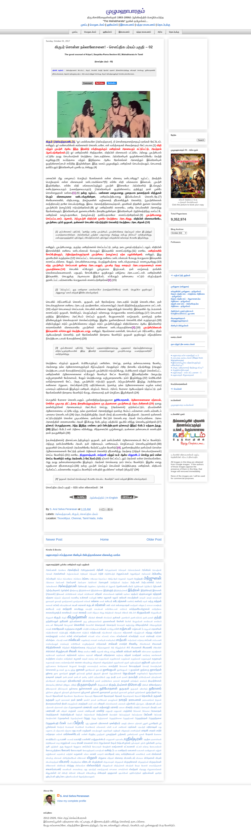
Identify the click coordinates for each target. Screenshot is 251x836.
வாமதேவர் (109, 754)
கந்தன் (158, 601)
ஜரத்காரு (144, 669)
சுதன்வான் (60, 655)
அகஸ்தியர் (73, 569)
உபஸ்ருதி (92, 598)
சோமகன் (123, 666)
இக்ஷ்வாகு (74, 590)
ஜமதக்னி (135, 669)
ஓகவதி (58, 601)
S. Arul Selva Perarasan (74, 796)
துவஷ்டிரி (114, 692)
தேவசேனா (68, 696)
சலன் (65, 640)
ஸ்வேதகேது (91, 773)
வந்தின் (69, 754)
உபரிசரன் (84, 597)
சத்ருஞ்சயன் (139, 632)
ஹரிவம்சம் (112, 24)
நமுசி (58, 700)
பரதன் (96, 707)
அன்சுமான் (146, 574)
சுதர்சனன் (72, 655)
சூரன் (126, 662)
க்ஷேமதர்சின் (142, 625)
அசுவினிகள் (59, 573)
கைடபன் (49, 625)
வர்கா (86, 754)
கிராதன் (118, 613)
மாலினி (84, 734)
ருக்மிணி (150, 743)
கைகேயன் (148, 621)
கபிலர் (56, 605)
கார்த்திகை (157, 609)
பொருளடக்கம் (97, 24)
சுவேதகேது (87, 662)
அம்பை (85, 578)
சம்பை (112, 636)
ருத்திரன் (54, 747)
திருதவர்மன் (103, 685)
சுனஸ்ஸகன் (157, 655)
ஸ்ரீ (59, 773)
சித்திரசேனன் (53, 647)
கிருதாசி (49, 617)
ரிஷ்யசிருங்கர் (123, 743)
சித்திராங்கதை (78, 647)
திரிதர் (74, 685)
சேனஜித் (82, 666)
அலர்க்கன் (92, 582)
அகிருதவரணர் (88, 570)
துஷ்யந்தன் (151, 692)
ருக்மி (143, 743)
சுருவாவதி (50, 662)
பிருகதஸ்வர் (63, 718)
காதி (59, 609)
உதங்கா (127, 594)
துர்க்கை (49, 692)
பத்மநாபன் (150, 703)
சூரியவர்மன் (156, 662)
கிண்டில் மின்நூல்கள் (179, 325)
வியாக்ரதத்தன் (52, 762)
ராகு (58, 743)
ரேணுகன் (68, 747)
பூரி (160, 723)
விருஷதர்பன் (143, 762)
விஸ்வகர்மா (80, 765)
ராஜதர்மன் (65, 743)
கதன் (145, 601)
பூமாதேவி (153, 723)
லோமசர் (65, 750)
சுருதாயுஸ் (157, 658)
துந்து (96, 689)
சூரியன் (146, 662)
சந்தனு (149, 632)
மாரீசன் (59, 734)
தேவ (159, 692)
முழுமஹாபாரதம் (125, 11)
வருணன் (78, 754)
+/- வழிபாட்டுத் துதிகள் (180, 275)
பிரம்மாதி (158, 715)
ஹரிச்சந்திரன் (135, 773)
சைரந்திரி (113, 666)
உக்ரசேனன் (89, 594)
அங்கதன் (122, 570)
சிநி (112, 647)
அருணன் (122, 579)
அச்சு (160, 32)
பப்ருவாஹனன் (75, 707)
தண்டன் (77, 677)
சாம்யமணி (157, 640)
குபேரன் (64, 621)
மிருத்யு (92, 734)
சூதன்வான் (119, 662)
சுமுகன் (77, 658)
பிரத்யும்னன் (102, 714)
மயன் (79, 730)
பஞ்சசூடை (140, 704)
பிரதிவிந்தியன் (67, 714)
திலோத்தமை (155, 684)
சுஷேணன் (97, 662)
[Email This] (100, 509)
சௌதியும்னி (156, 666)
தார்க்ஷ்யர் (135, 681)
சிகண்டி (133, 643)
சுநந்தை (119, 655)
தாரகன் (116, 681)
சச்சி (116, 629)
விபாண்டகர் (129, 758)
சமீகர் (69, 636)
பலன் (159, 707)
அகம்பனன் (51, 570)
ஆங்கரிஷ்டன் (102, 586)
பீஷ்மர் (79, 722)
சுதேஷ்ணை (109, 655)
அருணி (130, 579)
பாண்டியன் (90, 711)
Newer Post (54, 539)
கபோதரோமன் (65, 605)
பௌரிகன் (79, 727)
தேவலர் (118, 696)
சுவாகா (78, 662)
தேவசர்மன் (58, 696)
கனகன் (49, 605)
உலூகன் (108, 597)
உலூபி (115, 597)
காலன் (75, 613)
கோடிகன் (58, 625)
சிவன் (73, 651)
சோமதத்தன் (135, 666)
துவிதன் (131, 692)
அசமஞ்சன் (157, 570)
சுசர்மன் (137, 651)
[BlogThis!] (103, 509)
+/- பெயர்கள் (176, 389)
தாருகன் (125, 680)
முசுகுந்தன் (111, 734)
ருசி (48, 746)
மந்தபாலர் (60, 731)
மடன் (115, 727)
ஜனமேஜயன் (109, 669)
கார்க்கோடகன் (111, 609)
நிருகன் (158, 700)
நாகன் (93, 700)
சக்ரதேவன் (94, 629)
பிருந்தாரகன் (102, 718)
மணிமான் (123, 727)
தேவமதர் (89, 696)
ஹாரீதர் (158, 773)
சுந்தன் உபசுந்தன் (132, 655)
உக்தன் (80, 594)
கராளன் (82, 605)
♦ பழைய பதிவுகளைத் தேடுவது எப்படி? (187, 367)
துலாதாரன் (105, 692)
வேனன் (144, 765)
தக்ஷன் (58, 677)
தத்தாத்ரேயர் (99, 677)
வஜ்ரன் (159, 750)
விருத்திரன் (97, 762)
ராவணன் (88, 743)
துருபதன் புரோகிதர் (139, 689)
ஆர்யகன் (157, 586)
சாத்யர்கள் (132, 640)
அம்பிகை (77, 579)
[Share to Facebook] (108, 509)
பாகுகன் (72, 711)
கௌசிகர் (79, 624)
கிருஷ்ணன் (77, 617)
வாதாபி (100, 754)
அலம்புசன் (71, 582)
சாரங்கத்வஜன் (52, 644)
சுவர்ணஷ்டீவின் (67, 662)
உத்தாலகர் (66, 598)
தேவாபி (138, 696)
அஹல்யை (92, 586)
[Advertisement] (188, 83)
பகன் (90, 704)
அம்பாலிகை (67, 579)
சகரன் (48, 629)
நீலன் (64, 703)
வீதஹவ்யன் (108, 765)
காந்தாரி (67, 608)
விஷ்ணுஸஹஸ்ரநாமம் (179, 321)
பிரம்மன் (148, 714)
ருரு (61, 746)
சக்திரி (86, 629)
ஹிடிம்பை (60, 776)
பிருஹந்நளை (155, 718)
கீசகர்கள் (108, 617)
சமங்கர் (62, 636)
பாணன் (80, 711)
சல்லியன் (74, 640)
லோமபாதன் (76, 750)
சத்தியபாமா (75, 632)
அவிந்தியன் (115, 582)
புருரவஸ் (93, 723)
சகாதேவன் (58, 628)
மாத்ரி (159, 730)
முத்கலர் (122, 734)
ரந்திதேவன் (51, 743)
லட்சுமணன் (129, 746)
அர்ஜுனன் (153, 578)
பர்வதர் (153, 707)
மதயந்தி (141, 727)
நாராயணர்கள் (148, 700)
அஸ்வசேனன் (51, 586)
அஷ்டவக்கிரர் (147, 582)
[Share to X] (106, 509)
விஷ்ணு (70, 765)
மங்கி (109, 727)
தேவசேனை (79, 696)
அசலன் (49, 574)
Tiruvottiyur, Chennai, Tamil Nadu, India (80, 518)
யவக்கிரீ (86, 739)
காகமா (150, 605)
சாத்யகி (121, 640)
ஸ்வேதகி (81, 773)
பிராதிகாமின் (51, 718)
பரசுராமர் (87, 707)
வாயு (118, 754)
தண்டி (84, 677)
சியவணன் (136, 647)
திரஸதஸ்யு (50, 685)
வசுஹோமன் (150, 750)
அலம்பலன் (60, 582)
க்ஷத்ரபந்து (130, 625)
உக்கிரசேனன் (71, 594)
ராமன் (80, 742)
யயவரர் (70, 739)
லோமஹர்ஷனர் (89, 750)
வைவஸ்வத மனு (80, 769)
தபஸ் (119, 677)
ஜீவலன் (105, 673)
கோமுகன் (68, 625)
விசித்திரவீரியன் (69, 758)
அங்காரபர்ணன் (134, 570)
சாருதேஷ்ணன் (88, 644)
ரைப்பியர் (87, 746)
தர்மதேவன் (50, 681)
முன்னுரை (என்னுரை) (180, 286)
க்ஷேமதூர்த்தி (156, 625)
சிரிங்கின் (50, 651)
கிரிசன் (125, 613)
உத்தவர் (57, 598)
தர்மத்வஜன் (62, 681)
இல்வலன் (60, 594)
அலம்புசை (82, 582)
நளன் (80, 699)
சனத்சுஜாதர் (52, 636)
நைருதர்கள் (72, 704)
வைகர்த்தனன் (155, 765)
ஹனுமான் (112, 773)
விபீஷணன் (149, 758)
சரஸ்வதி (150, 636)
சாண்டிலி (101, 640)
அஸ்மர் (159, 582)
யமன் (63, 739)
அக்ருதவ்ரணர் (111, 570)
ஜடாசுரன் (60, 670)
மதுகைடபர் (50, 731)
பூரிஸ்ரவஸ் (51, 727)
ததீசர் (90, 677)
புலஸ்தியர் (114, 723)
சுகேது (106, 651)
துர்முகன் (85, 692)
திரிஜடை (67, 685)
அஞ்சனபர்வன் (73, 574)
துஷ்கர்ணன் (140, 692)
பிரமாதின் (114, 715)
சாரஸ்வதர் (64, 644)
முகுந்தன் (101, 734)
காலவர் (83, 612)
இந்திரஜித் (108, 590)
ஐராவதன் (50, 601)
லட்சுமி (139, 747)
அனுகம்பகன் (122, 573)
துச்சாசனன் (85, 688)
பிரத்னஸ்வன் (89, 715)
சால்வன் (113, 643)
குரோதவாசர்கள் (95, 621)
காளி (89, 613)
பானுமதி (109, 711)
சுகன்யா (87, 651)
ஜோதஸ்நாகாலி (155, 673)
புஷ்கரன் (138, 723)
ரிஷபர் (113, 743)
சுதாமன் (89, 655)
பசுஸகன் (121, 704)
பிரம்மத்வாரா (137, 715)
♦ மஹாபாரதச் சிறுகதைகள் (182, 375)
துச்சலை (73, 688)
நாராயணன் (135, 699)
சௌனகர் (51, 669)
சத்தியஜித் (63, 632)
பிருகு (87, 718)
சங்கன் (102, 629)
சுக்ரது (112, 651)
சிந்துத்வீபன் (120, 647)
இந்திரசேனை (97, 590)
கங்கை (95, 601)
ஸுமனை (113, 769)
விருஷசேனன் (130, 762)
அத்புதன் (93, 574)
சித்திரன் (66, 647)
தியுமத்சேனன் (155, 680)
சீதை (80, 651)
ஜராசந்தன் (156, 669)
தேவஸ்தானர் (128, 696)
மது (160, 727)
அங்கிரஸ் (146, 570)
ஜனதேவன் (90, 670)
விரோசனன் (51, 765)
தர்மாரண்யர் (88, 680)
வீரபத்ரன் (129, 765)
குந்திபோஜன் (52, 621)
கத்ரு (150, 601)
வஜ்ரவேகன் (51, 754)
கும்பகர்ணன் (76, 621)
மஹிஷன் (116, 731)
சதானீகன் (157, 629)
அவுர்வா (125, 582)
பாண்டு (100, 710)
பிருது (94, 718)
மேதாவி (149, 734)
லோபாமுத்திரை (53, 750)
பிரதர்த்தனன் (52, 714)
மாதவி (152, 730)
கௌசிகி (90, 625)
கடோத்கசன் (120, 601)
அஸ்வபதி (82, 586)
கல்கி (113, 605)
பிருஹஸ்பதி (52, 723)
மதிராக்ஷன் (152, 727)
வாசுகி (93, 754)
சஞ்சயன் (125, 628)
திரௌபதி (134, 684)
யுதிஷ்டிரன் (133, 738)
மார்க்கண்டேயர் (71, 734)
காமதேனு (78, 609)
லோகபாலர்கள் (156, 747)
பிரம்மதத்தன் (124, 715)
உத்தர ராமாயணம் (145, 24)
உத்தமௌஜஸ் (145, 594)
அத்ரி (100, 573)
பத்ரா (65, 707)
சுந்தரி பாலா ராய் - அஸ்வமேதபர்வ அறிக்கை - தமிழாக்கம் (185, 305)
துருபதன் (124, 688)
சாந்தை (140, 640)
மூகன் (141, 734)
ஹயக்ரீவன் (123, 773)
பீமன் (63, 723)
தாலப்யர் (143, 681)
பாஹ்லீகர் (127, 711)
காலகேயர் (67, 612)
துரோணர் (155, 688)
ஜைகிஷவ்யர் (142, 673)
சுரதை (91, 659)
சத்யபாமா (117, 632)
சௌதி (146, 666)
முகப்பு (84, 24)
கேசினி (120, 621)
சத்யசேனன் (107, 632)
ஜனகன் (80, 669)
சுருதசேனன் (115, 659)
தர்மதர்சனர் (157, 677)
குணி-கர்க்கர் (136, 617)
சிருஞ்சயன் (62, 651)
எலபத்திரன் (133, 597)
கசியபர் (108, 601)
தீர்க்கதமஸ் (63, 689)
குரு (85, 621)
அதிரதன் (84, 574)
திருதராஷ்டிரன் (87, 684)
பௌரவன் (69, 727)
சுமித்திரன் (68, 659)
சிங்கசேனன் (145, 644)
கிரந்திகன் (109, 613)
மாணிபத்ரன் (135, 731)
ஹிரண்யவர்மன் (72, 776)
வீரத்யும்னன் (119, 765)
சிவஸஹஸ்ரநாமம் (178, 318)
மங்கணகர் (100, 727)
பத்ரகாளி (49, 707)
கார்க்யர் (123, 609)
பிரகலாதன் (156, 711)
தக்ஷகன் (50, 677)
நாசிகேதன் (102, 700)
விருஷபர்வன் (155, 762)
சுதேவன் (98, 655)
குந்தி (158, 617)
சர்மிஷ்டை (51, 640)
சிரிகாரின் (157, 647)
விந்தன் (110, 758)
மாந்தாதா (50, 734)
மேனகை (158, 734)
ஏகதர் (149, 598)
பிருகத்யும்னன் (77, 718)
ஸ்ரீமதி (65, 773)
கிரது (102, 613)
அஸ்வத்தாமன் (63, 514)
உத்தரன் (157, 593)
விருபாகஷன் (109, 762)
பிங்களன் (137, 711)
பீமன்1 (70, 723)
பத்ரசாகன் (58, 707)
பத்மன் (159, 704)
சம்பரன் (91, 636)
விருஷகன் (119, 762)
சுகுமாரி (100, 651)
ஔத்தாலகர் (67, 601)
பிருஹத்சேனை (115, 718)
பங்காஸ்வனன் (111, 704)
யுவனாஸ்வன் (156, 739)
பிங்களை (146, 711)
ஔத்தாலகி (78, 601)
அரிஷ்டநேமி (112, 579)
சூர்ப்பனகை (51, 666)
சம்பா (98, 636)
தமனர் (125, 677)
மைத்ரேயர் (51, 739)
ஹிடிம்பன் (50, 776)
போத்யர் (60, 727)
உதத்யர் (134, 594)
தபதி (113, 677)
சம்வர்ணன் (122, 636)
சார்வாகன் (101, 644)
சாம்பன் (148, 640)
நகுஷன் (50, 699)
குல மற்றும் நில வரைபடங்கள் (183, 344)
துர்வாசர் (95, 692)
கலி (108, 605)
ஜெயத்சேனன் (115, 673)
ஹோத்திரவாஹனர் (87, 776)
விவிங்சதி (61, 765)
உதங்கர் (119, 594)
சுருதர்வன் (125, 659)
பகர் (95, 704)
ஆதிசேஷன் (139, 586)
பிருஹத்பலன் (128, 718)
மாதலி (144, 730)
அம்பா (59, 579)
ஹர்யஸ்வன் (148, 773)
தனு (108, 677)
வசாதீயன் (99, 750)
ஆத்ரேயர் (148, 586)
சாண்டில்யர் (110, 640)
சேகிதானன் (63, 666)
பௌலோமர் (90, 727)
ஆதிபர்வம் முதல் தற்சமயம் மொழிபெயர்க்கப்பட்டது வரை (183, 312)
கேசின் (128, 621)
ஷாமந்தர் (92, 769)
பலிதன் (64, 711)
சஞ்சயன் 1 (137, 629)
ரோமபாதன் (97, 747)
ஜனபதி (99, 670)
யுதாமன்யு (119, 739)
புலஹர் (124, 723)
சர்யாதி (59, 640)
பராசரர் (114, 707)
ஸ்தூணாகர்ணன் (154, 769)
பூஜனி (145, 723)
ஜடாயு (67, 670)
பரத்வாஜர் (104, 707)
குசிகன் (116, 617)
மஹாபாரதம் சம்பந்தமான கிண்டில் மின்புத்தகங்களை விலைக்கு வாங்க (83, 555)
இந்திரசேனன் (85, 590)
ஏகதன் (143, 598)
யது (58, 739)
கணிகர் (130, 601)
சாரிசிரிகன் (75, 644)
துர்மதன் (65, 692)
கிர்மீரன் (91, 617)
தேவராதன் (109, 696)
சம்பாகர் (105, 636)
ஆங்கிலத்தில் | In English (104, 497)
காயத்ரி (89, 609)
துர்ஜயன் (57, 692)
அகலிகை (62, 570)
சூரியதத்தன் (135, 662)
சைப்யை (103, 666)
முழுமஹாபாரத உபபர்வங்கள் (182, 405)
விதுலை (102, 758)
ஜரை (56, 673)
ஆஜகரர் (112, 586)
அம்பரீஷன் (51, 578)
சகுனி (78, 628)
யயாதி (77, 739)
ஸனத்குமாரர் (102, 769)
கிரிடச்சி (132, 613)
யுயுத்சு (147, 739)
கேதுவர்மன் (137, 621)
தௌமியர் (147, 695)
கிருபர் (75, 514)
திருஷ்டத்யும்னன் (118, 684)
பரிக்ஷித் (129, 707)
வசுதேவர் (122, 750)
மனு (74, 730)
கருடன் (90, 605)
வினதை (119, 758)
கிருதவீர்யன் (156, 613)
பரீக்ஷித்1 (136, 707)
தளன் (97, 681)
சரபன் (142, 636)
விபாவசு (139, 758)
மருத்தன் (86, 730)
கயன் (75, 605)
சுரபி (96, 659)
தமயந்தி (133, 677)
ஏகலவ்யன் (157, 598)
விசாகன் (58, 758)
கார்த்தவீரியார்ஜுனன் (139, 609)
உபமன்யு (75, 597)
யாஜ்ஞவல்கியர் (98, 739)
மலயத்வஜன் (97, 731)
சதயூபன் (147, 629)
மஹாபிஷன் (107, 731)
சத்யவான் (127, 632)
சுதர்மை (81, 655)
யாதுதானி (110, 739)
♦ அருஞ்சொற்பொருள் (180, 370)
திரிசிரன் (59, 685)
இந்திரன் (134, 590)
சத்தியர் (85, 632)
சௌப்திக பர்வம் (89, 514)
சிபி (128, 647)
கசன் (102, 601)
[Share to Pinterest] (111, 509)
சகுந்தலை (70, 629)
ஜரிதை (49, 673)
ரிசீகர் (96, 743)
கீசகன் (99, 617)
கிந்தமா (96, 613)
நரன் (73, 700)
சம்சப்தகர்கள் (80, 636)
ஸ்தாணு (142, 769)
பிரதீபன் (79, 715)
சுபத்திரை (50, 658)
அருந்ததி (138, 578)
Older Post (154, 539)
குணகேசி (125, 617)
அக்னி (99, 569)
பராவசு (121, 707)
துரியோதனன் (108, 688)
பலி (58, 711)
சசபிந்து (110, 629)
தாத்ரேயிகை (107, 681)
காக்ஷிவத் (157, 605)
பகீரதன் (101, 703)
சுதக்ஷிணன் (157, 651)
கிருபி (64, 617)
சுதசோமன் (50, 655)
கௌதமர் (111, 625)
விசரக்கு (49, 758)
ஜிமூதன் (97, 673)
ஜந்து (73, 670)
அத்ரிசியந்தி (109, 574)
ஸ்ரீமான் (72, 773)
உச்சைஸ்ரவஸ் (108, 594)
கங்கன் (87, 601)
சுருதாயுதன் (146, 659)
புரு (87, 723)
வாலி (148, 754)
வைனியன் (67, 769)
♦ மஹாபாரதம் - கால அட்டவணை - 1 (186, 372)
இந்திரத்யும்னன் (120, 590)
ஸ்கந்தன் (133, 769)
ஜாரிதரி (89, 673)
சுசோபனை (146, 651)
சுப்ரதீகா (59, 659)
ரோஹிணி (107, 747)
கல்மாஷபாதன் (123, 605)
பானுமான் (118, 711)
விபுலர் (159, 758)
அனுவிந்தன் (135, 574)
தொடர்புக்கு (163, 24)
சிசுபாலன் (157, 644)
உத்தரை (49, 597)
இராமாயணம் (127, 24)
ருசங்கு (158, 743)
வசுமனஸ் (132, 750)
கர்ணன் (100, 605)
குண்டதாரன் (148, 617)
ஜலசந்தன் (63, 673)
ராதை (73, 743)
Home (104, 539)
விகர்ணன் (157, 754)
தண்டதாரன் (68, 677)
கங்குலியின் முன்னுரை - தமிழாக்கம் (186, 291)
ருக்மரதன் (135, 743)
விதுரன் (92, 757)
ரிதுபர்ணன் (104, 743)
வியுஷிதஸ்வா (76, 762)
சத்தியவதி (95, 632)
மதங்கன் (132, 727)
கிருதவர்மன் (143, 612)
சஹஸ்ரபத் (85, 640)
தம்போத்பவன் (144, 677)
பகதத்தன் (83, 703)
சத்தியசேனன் (52, 632)
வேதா (137, 765)
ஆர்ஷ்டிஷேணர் (53, 590)
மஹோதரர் (125, 731)
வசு (116, 750)
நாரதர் (123, 699)
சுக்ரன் (119, 651)
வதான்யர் (61, 754)
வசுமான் (140, 750)
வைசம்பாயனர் (53, 769)
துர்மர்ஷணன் (75, 692)
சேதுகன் (73, 666)
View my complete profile (71, 800)
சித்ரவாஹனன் (103, 647)
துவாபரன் (123, 692)
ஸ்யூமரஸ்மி (51, 773)
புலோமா (131, 723)
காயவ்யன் (98, 609)
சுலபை (58, 662)
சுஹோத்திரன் (107, 662)
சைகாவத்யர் (92, 666)
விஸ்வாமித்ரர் (94, 765)
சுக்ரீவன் (128, 651)
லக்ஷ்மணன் (117, 746)
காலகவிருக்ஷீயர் (53, 612)
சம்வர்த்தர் (134, 636)
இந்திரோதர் (146, 590)
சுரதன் (85, 659)
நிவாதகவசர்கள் (53, 703)
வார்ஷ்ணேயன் (128, 754)
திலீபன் (145, 685)
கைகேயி (158, 621)
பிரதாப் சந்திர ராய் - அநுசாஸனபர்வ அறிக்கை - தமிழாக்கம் (186, 300)
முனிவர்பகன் (132, 734)
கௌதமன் (100, 625)
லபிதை (146, 747)
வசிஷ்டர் (109, 750)
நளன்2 (87, 700)
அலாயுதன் (103, 582)
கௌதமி (121, 625)
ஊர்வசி (123, 597)
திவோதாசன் (51, 689)
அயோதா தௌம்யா (98, 579)
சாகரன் (94, 640)
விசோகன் (81, 758)
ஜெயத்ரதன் (129, 673)
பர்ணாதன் (145, 707)
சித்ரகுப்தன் (91, 647)
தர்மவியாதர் (74, 680)
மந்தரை (68, 731)
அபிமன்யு (157, 573)
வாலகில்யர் (140, 754)
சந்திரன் (158, 632)
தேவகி (49, 696)
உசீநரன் (98, 594)
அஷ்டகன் (135, 582)
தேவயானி (98, 696)
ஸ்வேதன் (102, 773)
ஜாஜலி (72, 673)
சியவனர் (147, 647)
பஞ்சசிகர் (130, 703)
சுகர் (93, 651)
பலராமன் (50, 710)
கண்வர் (138, 601)
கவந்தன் (134, 605)
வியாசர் (64, 761)
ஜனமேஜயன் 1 (123, 670)
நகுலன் (158, 695)
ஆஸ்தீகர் (65, 590)
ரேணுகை (77, 747)
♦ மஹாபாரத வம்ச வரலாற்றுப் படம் (185, 355)
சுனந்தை (146, 655)
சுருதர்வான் (135, 659)
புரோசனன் (103, 723)
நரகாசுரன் (65, 700)
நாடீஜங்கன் (113, 700)
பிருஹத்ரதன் (141, 718)
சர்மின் (159, 636)
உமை (100, 597)
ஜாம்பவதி (81, 673)
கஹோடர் (142, 605)
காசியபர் (50, 609)
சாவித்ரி (123, 644)
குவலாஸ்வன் (109, 621)
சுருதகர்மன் (104, 659)
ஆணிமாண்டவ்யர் (124, 586)
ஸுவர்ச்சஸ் (123, 769)
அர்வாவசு (50, 582)
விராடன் (86, 761)
